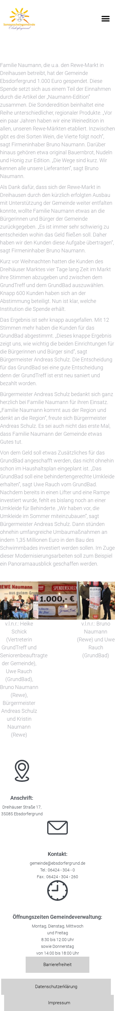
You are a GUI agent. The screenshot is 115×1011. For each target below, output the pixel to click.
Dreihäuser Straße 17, (22, 807)
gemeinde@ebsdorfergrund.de (57, 863)
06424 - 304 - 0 (61, 870)
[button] (105, 19)
